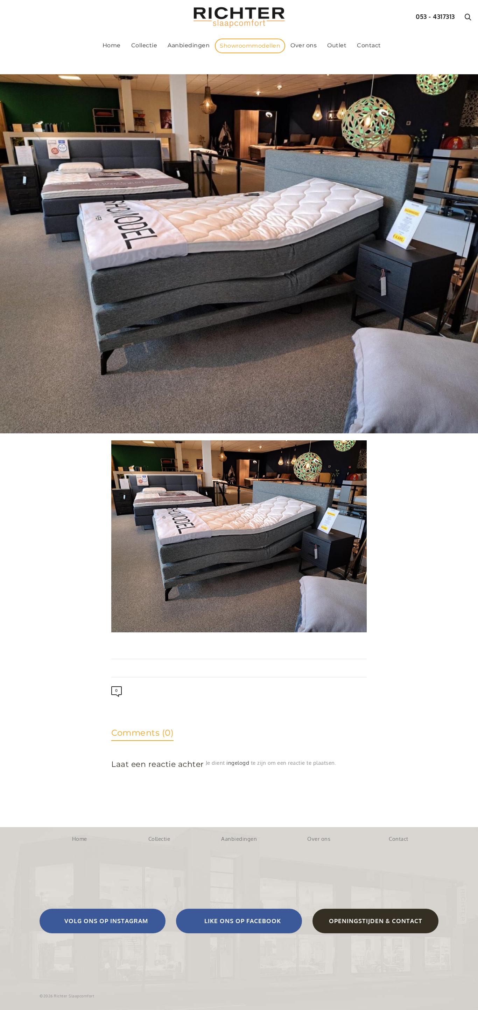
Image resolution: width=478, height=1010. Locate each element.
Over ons (318, 839)
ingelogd (237, 763)
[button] (103, 921)
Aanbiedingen (239, 839)
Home (79, 839)
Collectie (159, 839)
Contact (398, 839)
